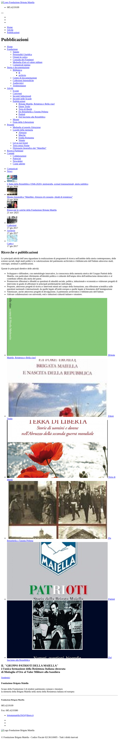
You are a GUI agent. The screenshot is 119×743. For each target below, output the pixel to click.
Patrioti (22, 114)
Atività (10, 88)
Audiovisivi (18, 83)
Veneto (22, 140)
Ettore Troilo (24, 106)
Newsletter (18, 161)
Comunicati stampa (21, 65)
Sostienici (5, 677)
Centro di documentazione (25, 78)
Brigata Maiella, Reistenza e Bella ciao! (37, 104)
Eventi (16, 91)
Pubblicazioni (19, 101)
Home (10, 46)
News (9, 171)
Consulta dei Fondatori (23, 59)
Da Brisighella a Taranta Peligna (33, 111)
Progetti (10, 124)
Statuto (16, 52)
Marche (22, 135)
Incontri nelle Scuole (22, 98)
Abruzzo (23, 132)
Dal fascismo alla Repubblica (32, 117)
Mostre (16, 119)
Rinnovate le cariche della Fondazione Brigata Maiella (32, 210)
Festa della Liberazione (23, 122)
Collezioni (11, 225)
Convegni (17, 93)
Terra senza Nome (21, 145)
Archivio (11, 230)
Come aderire (19, 164)
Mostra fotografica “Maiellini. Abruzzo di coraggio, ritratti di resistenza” (40, 197)
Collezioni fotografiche (23, 80)
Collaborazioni (19, 156)
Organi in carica (20, 57)
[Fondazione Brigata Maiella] (17, 2)
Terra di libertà (25, 109)
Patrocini (17, 158)
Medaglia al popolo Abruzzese (27, 127)
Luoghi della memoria (23, 130)
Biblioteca (17, 70)
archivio (22, 75)
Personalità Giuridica (22, 54)
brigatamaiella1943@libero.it (20, 715)
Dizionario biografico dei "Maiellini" (29, 148)
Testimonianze (19, 85)
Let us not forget (20, 143)
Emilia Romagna (26, 137)
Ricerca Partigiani (15, 150)
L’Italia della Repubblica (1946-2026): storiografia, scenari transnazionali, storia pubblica (47, 184)
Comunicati (12, 168)
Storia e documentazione (18, 67)
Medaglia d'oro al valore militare (27, 62)
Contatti (10, 153)
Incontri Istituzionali (22, 96)
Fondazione (12, 49)
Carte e (10, 243)
